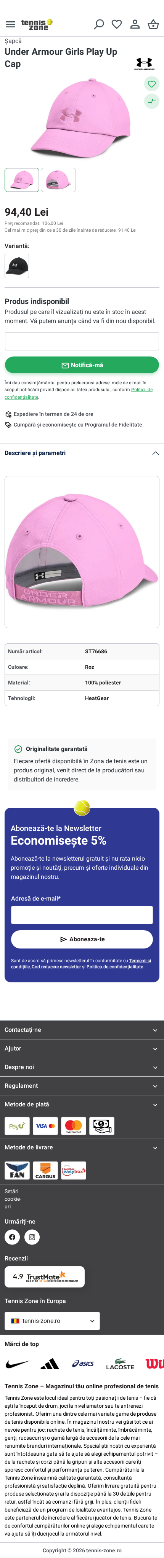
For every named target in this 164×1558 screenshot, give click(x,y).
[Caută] (98, 24)
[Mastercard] (73, 1126)
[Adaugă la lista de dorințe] (151, 83)
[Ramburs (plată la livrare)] (101, 1126)
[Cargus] (45, 1170)
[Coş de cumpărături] (153, 24)
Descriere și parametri (35, 453)
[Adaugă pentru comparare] (151, 101)
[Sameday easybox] (73, 1170)
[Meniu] (11, 24)
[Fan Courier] (17, 1170)
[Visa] (45, 1126)
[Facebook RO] (12, 1237)
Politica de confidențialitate (115, 966)
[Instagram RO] (32, 1237)
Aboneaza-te (87, 939)
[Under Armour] (144, 64)
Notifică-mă (87, 365)
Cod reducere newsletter (56, 966)
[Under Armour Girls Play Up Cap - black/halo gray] (17, 266)
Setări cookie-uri (12, 1198)
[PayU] (17, 1126)
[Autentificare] (135, 24)
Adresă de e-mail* (36, 898)
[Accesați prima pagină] (37, 24)
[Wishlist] (117, 24)
